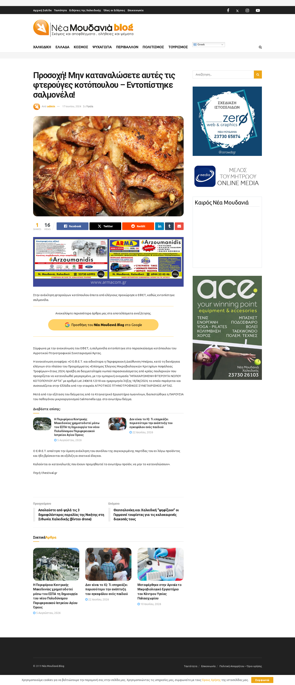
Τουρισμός (178, 47)
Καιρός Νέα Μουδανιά (222, 202)
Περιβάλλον (127, 47)
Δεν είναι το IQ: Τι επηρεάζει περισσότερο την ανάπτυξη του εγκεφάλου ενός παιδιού (151, 423)
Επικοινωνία (135, 10)
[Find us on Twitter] (237, 10)
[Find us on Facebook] (228, 10)
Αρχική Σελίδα (42, 10)
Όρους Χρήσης (211, 680)
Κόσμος (81, 47)
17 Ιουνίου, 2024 (71, 106)
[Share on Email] (179, 226)
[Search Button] (260, 47)
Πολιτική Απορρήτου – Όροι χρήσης (241, 666)
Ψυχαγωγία (102, 47)
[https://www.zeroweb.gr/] (227, 121)
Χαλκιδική (42, 47)
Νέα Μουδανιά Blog (53, 666)
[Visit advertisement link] (108, 262)
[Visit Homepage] (83, 28)
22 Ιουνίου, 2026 (142, 432)
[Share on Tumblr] (169, 226)
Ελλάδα (62, 47)
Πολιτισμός (153, 47)
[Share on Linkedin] (159, 226)
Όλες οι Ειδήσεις (114, 10)
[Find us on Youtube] (258, 10)
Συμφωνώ (262, 680)
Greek (201, 44)
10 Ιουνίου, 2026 (150, 604)
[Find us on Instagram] (247, 10)
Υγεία (89, 106)
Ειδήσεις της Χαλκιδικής (85, 10)
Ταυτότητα (60, 10)
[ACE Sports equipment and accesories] (227, 327)
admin (51, 106)
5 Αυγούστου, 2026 (69, 440)
